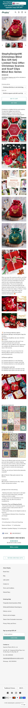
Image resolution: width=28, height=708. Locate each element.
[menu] (25, 12)
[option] (8, 45)
